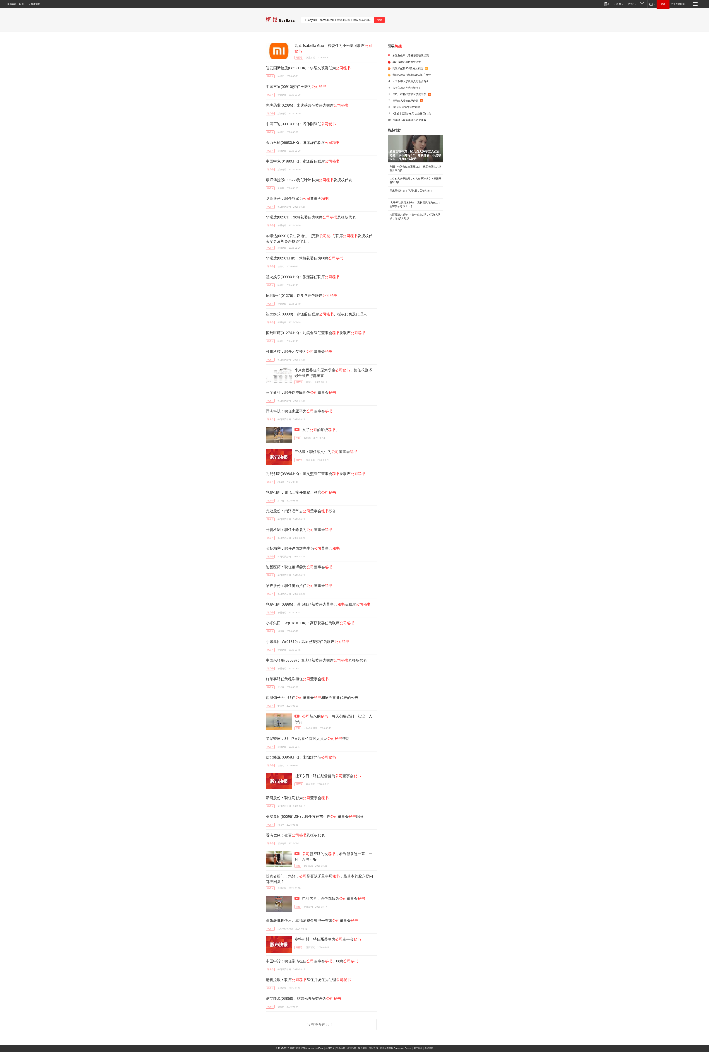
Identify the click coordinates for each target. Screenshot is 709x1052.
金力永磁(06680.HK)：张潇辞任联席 (303, 142)
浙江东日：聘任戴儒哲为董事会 (327, 775)
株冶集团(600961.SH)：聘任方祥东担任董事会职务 (315, 816)
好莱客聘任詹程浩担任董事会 (297, 678)
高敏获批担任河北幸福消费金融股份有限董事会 (312, 920)
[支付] (642, 4)
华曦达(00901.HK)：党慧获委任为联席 (304, 258)
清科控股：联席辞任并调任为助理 (308, 979)
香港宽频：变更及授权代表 (295, 835)
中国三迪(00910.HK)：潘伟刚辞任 (301, 123)
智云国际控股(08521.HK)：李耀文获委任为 (308, 67)
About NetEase (315, 1048)
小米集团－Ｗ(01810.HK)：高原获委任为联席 (310, 622)
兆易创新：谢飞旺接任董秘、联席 (301, 492)
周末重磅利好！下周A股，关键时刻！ (411, 190)
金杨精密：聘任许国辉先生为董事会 (303, 548)
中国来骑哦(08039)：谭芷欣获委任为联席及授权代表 (316, 660)
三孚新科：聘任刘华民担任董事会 (301, 392)
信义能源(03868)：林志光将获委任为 (303, 998)
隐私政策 (373, 1048)
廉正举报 (418, 1048)
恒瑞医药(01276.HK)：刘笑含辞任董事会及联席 (315, 332)
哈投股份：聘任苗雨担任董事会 (299, 585)
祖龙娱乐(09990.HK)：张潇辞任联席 (303, 276)
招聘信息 (351, 1048)
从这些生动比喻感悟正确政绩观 (411, 55)
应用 (21, 4)
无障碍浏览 (34, 4)
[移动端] (607, 4)
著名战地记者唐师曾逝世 (407, 62)
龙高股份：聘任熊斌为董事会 (297, 198)
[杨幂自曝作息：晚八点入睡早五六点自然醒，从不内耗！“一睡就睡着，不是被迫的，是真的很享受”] (415, 148)
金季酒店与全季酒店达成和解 (409, 120)
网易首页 (11, 4)
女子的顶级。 (320, 429)
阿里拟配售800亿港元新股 (408, 68)
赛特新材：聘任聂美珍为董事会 (327, 939)
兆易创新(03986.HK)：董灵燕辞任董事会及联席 (315, 473)
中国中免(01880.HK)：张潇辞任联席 (303, 161)
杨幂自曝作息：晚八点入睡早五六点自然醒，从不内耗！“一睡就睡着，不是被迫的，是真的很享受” (415, 155)
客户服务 (362, 1048)
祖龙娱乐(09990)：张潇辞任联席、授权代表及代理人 (316, 314)
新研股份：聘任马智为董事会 (297, 797)
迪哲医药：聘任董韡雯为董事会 (299, 566)
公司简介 (330, 1048)
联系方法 (340, 1048)
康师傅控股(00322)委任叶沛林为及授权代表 (309, 179)
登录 (663, 4)
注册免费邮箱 (678, 4)
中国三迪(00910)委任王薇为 (296, 86)
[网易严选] (631, 4)
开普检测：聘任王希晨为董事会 (299, 529)
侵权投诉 (428, 1048)
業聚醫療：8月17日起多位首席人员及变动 (308, 738)
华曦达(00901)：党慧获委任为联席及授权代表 (311, 217)
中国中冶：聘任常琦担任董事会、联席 (312, 961)
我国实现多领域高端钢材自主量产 (412, 74)
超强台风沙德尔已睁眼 (405, 100)
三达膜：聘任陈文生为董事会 (325, 451)
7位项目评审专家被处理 (406, 107)
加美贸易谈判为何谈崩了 (407, 87)
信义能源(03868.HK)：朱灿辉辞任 (301, 757)
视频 (298, 438)
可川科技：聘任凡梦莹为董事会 (299, 351)
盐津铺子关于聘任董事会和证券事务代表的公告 (312, 697)
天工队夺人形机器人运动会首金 (411, 81)
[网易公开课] (618, 4)
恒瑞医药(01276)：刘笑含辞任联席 (301, 295)
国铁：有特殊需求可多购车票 (409, 94)
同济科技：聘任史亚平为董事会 (299, 411)
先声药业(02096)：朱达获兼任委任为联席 (307, 105)
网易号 (299, 57)
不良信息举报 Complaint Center (396, 1048)
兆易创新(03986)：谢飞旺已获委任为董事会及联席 (318, 604)
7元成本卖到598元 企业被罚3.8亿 (412, 113)
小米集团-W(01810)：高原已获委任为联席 (307, 641)
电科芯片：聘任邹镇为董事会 (333, 898)
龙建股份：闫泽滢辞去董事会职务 (301, 510)
